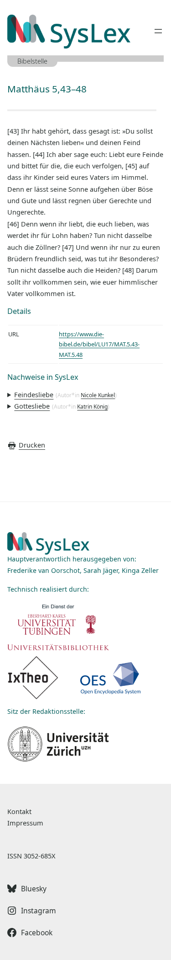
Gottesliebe (32, 405)
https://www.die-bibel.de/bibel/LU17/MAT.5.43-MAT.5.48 (99, 344)
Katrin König (92, 406)
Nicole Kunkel (98, 395)
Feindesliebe (33, 394)
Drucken (32, 444)
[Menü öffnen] (158, 31)
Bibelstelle (32, 61)
